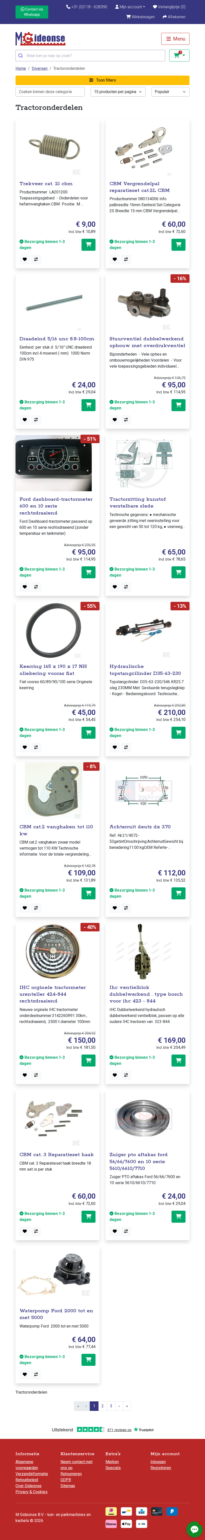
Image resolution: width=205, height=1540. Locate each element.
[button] (130, 7)
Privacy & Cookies (32, 1491)
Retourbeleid (27, 1479)
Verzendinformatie (32, 1473)
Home (21, 68)
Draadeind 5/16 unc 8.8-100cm (57, 339)
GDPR (65, 1479)
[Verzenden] (21, 55)
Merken (112, 1461)
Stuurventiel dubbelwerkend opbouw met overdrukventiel (147, 342)
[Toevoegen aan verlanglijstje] (25, 259)
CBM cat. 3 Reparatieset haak (57, 1154)
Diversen (40, 68)
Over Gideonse (29, 1485)
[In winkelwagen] (89, 245)
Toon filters (105, 80)
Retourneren (71, 1473)
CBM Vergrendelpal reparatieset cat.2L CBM (140, 187)
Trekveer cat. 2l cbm (46, 183)
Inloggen (158, 1461)
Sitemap (67, 1485)
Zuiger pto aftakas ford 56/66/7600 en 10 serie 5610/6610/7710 (139, 1161)
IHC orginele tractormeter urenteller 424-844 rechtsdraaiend (53, 994)
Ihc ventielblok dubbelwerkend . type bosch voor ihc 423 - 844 (146, 994)
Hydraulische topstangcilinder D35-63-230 (145, 669)
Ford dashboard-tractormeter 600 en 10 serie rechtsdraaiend (56, 506)
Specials (113, 1467)
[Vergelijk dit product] (36, 259)
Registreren (160, 1467)
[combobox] (90, 55)
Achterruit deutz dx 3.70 (140, 827)
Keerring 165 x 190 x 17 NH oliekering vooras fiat (53, 669)
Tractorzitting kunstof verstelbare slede (138, 502)
